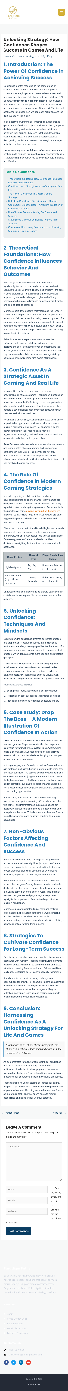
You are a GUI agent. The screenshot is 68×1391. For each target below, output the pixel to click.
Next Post (59, 1112)
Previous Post (10, 1112)
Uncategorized (32, 56)
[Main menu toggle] (61, 12)
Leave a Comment (13, 56)
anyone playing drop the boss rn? (43, 511)
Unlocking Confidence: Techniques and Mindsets (33, 201)
